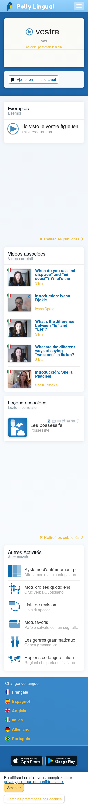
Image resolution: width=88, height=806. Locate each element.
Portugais (20, 738)
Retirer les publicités (61, 239)
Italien (17, 720)
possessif (44, 47)
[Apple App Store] (27, 761)
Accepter (14, 787)
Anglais (18, 710)
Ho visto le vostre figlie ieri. (51, 126)
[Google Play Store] (61, 761)
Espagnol (20, 701)
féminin (57, 47)
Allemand (20, 729)
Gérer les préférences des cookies (34, 798)
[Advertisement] (44, 191)
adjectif (31, 47)
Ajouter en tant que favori (36, 79)
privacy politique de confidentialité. (34, 781)
